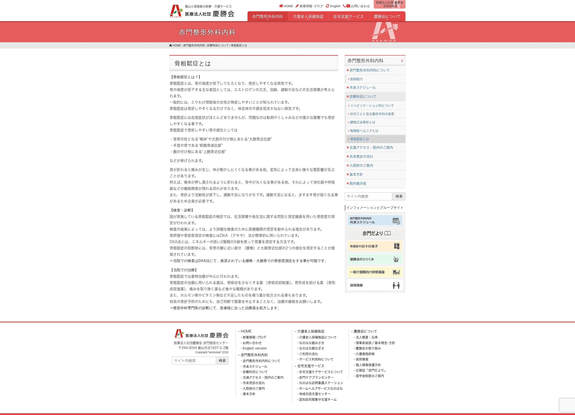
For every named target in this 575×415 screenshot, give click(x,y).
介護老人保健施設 (308, 16)
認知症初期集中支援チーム (318, 399)
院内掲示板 (357, 183)
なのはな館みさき (311, 343)
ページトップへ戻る (561, 401)
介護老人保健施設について (318, 337)
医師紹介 (356, 79)
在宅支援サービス (348, 16)
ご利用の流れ (308, 354)
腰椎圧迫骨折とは (362, 122)
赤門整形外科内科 (267, 16)
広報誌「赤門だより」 (371, 370)
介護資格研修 (365, 354)
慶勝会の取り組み (368, 348)
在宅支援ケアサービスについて (321, 372)
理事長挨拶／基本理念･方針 (375, 343)
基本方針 (356, 174)
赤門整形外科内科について (369, 70)
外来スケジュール (362, 87)
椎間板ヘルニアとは (364, 131)
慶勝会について (387, 16)
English (335, 6)
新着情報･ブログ (311, 6)
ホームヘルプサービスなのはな (321, 388)
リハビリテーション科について (372, 105)
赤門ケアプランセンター (316, 377)
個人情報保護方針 (368, 365)
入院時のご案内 (361, 165)
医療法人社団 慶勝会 (389, 4)
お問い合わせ (360, 6)
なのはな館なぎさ (311, 348)
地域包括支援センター (315, 394)
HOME (288, 6)
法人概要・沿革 (367, 337)
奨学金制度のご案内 (370, 376)
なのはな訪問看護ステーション (321, 383)
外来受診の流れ (361, 156)
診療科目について (362, 96)
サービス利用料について (316, 359)
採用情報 (362, 359)
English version (255, 348)
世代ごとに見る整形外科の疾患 (372, 114)
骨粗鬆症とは (359, 139)
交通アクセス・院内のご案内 (371, 147)
